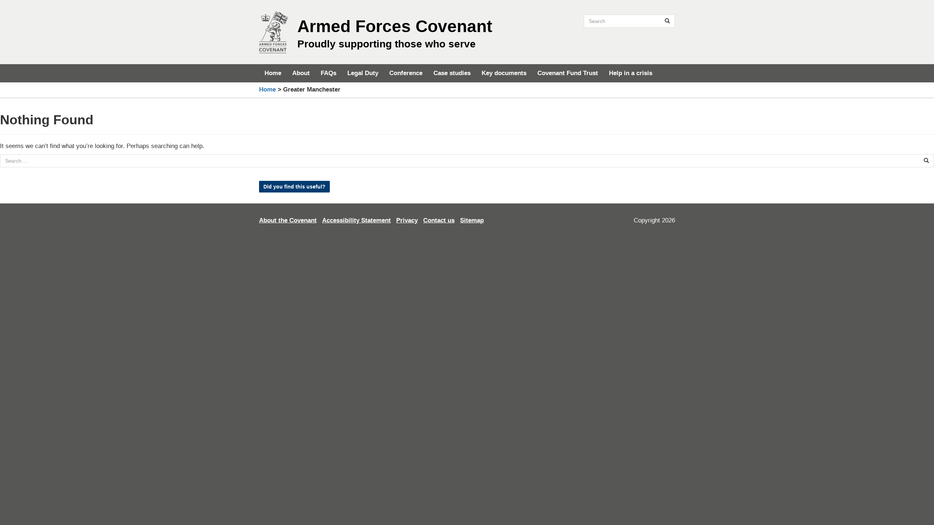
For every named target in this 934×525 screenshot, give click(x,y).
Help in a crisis (630, 73)
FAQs (328, 73)
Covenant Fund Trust (567, 73)
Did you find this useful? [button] (294, 187)
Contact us (439, 220)
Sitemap (472, 220)
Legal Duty (362, 73)
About (301, 73)
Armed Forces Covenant (394, 26)
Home (273, 73)
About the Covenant (288, 220)
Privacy (407, 220)
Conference (405, 73)
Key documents (504, 73)
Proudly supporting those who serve (386, 44)
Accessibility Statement (356, 220)
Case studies (452, 73)
